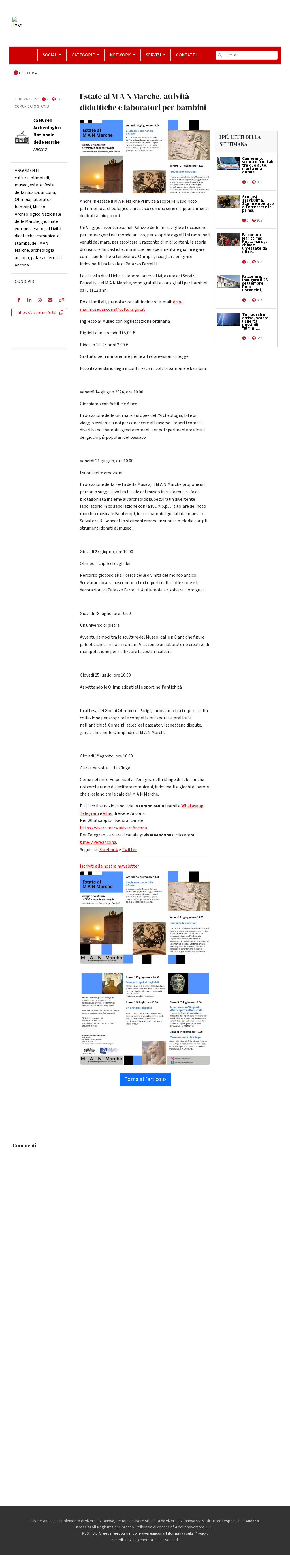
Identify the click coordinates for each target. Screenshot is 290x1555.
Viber (108, 813)
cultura (22, 178)
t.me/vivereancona (98, 842)
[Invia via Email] (49, 300)
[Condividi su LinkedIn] (28, 300)
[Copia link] (60, 300)
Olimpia (22, 199)
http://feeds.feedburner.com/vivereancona (127, 1533)
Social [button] (50, 55)
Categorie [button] (84, 55)
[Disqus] (145, 1222)
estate (36, 185)
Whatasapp (192, 806)
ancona (48, 192)
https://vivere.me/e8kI (37, 313)
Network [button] (121, 55)
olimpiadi (40, 178)
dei (34, 243)
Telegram (89, 813)
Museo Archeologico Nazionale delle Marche (38, 214)
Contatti (186, 55)
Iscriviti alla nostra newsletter (109, 866)
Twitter (129, 850)
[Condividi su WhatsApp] (38, 300)
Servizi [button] (154, 55)
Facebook (108, 850)
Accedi (117, 1540)
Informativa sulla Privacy (186, 1533)
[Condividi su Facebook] (18, 300)
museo (21, 185)
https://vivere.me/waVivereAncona (113, 828)
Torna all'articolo (145, 1079)
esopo (38, 229)
